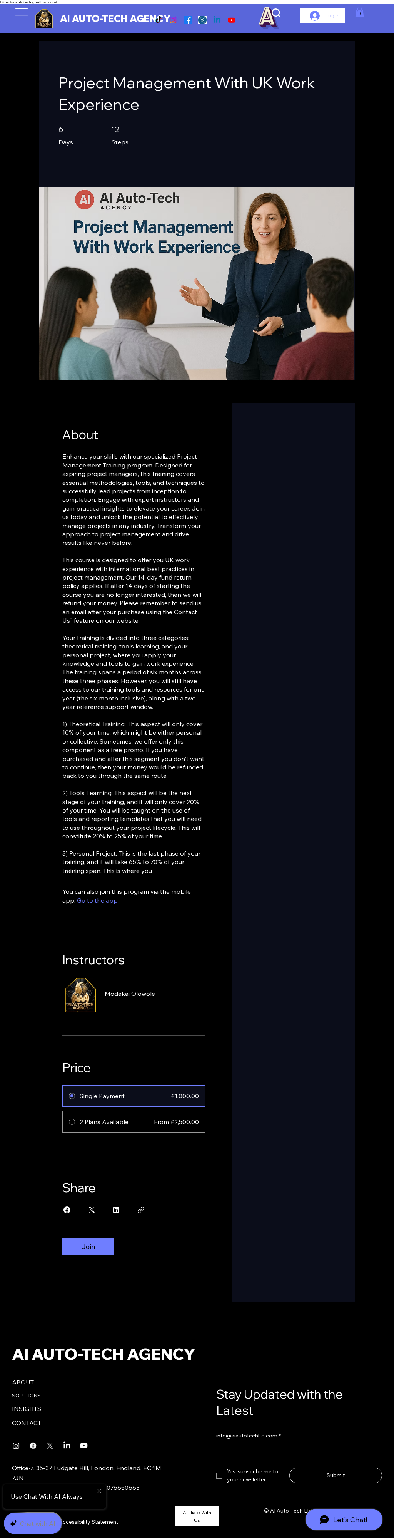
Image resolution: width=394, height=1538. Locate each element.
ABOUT (23, 1382)
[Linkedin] (217, 20)
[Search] (276, 13)
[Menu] (33, 12)
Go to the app (97, 900)
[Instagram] (173, 20)
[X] (50, 1445)
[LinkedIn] (67, 1445)
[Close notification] (99, 1491)
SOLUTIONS (26, 1395)
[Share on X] (91, 1210)
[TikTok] (158, 20)
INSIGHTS (26, 1408)
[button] (359, 12)
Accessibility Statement (88, 1521)
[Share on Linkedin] (116, 1210)
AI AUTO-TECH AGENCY (115, 18)
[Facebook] (188, 20)
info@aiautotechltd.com (248, 1435)
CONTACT (26, 1423)
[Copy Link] (140, 1210)
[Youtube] (231, 20)
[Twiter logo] (202, 20)
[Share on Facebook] (67, 1210)
